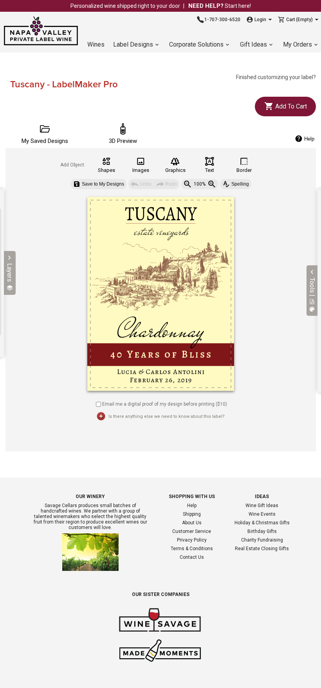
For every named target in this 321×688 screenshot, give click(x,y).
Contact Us (192, 557)
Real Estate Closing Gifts (262, 548)
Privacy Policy (192, 540)
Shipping (192, 514)
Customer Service (191, 531)
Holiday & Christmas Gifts (262, 522)
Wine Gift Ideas (261, 505)
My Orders (297, 44)
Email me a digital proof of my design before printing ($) (164, 403)
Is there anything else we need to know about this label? (166, 416)
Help (192, 505)
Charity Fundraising (262, 540)
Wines (96, 44)
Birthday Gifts (262, 531)
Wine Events (262, 514)
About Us (192, 522)
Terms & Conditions (192, 548)
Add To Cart (290, 106)
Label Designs (133, 44)
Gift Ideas (253, 44)
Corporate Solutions (196, 44)
